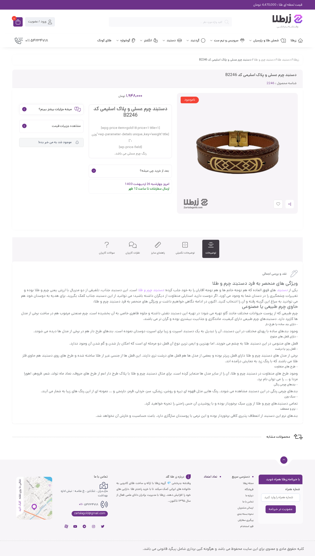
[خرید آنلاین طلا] (270, 22)
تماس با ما (247, 502)
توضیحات (210, 253)
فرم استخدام (246, 526)
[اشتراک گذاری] (289, 204)
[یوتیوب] (75, 526)
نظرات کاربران (133, 253)
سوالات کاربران (107, 253)
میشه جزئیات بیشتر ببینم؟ (55, 109)
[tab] (210, 249)
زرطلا (296, 60)
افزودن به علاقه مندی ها (273, 205)
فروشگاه (249, 489)
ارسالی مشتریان (245, 508)
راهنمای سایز (158, 253)
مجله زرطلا (248, 483)
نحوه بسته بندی (245, 514)
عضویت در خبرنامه (281, 509)
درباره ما (249, 495)
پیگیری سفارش (245, 520)
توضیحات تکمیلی (185, 253)
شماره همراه (292, 489)
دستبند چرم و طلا (264, 60)
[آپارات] (66, 526)
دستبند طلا (284, 60)
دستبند (282, 290)
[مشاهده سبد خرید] (18, 22)
